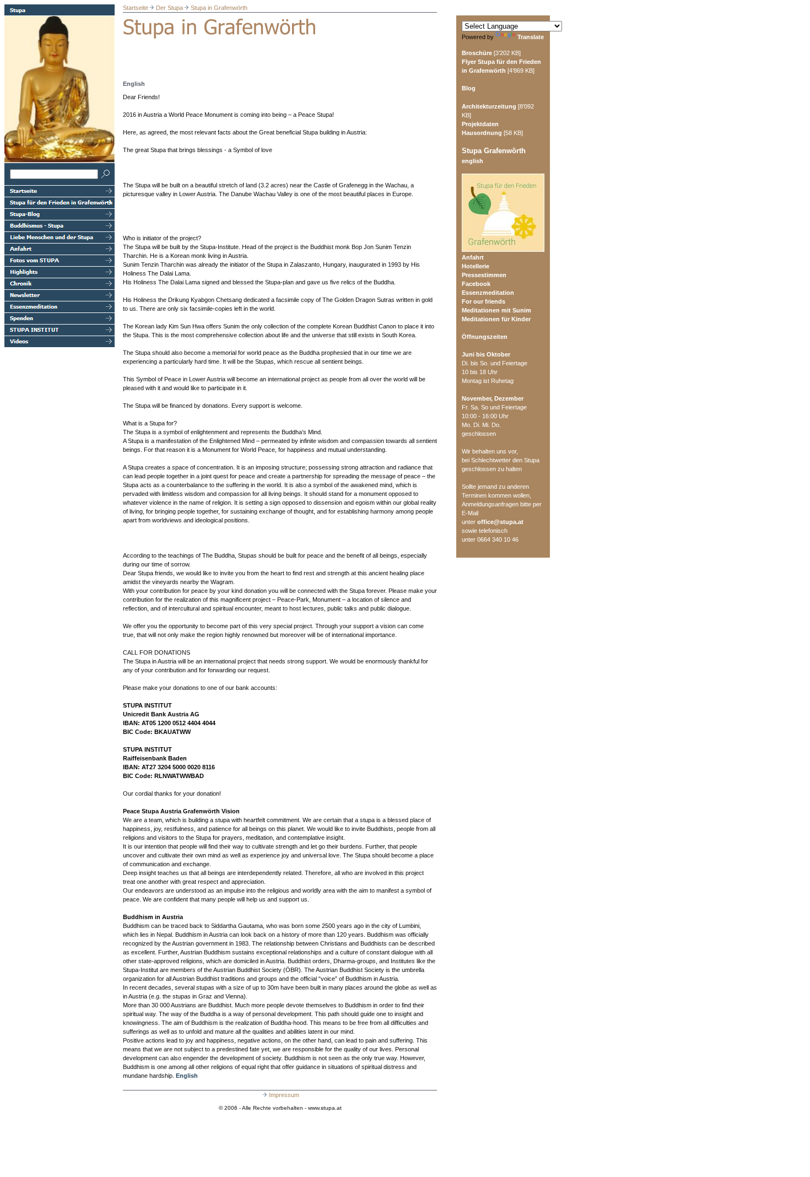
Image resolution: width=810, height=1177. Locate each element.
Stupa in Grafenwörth (219, 7)
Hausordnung (482, 132)
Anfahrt (473, 257)
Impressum (284, 1095)
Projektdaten (480, 124)
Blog (469, 88)
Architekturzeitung (489, 106)
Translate (530, 37)
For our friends (483, 301)
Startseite (135, 7)
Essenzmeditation (488, 292)
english (472, 161)
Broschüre (477, 53)
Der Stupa (169, 7)
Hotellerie (475, 266)
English (187, 1075)
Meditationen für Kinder (496, 319)
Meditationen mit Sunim (496, 310)
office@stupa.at (500, 522)
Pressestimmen (484, 275)
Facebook (476, 283)
